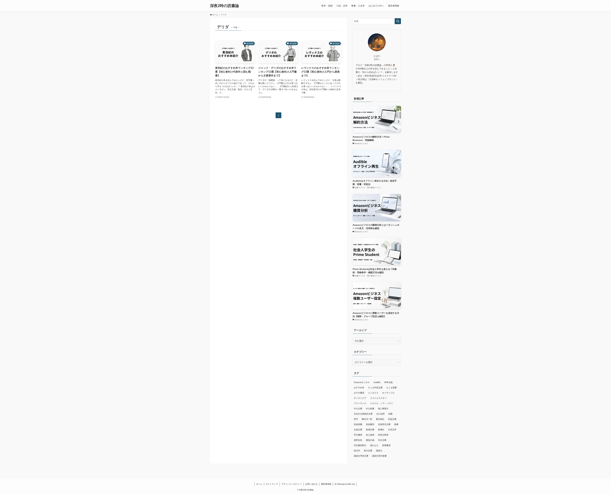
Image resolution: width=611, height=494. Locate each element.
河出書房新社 (360, 445)
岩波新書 (358, 424)
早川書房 (358, 435)
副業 (390, 414)
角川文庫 (368, 450)
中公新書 (370, 408)
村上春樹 (370, 435)
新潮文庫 (370, 429)
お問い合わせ (311, 484)
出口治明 (380, 414)
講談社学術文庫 (361, 456)
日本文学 (392, 429)
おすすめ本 (359, 387)
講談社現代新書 (379, 456)
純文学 (357, 450)
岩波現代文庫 (384, 424)
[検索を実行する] (398, 21)
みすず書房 (359, 393)
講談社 (379, 450)
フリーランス (360, 403)
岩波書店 (370, 424)
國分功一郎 (367, 419)
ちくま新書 (391, 387)
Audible (377, 382)
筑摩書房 (386, 445)
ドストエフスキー (378, 398)
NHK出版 (388, 382)
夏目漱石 (380, 419)
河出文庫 (382, 440)
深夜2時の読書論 (224, 6)
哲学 (356, 419)
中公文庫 (358, 408)
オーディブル (388, 393)
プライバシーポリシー (291, 484)
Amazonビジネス (362, 382)
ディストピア (360, 398)
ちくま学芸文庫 (375, 387)
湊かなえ (374, 445)
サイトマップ (272, 484)
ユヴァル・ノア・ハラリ (381, 403)
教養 (396, 424)
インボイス (373, 393)
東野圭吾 (358, 440)
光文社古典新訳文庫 (363, 414)
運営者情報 (326, 484)
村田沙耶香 (383, 435)
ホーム (259, 484)
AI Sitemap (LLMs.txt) (344, 484)
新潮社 (381, 429)
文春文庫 (358, 429)
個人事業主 (383, 408)
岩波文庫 (392, 419)
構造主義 (370, 440)
